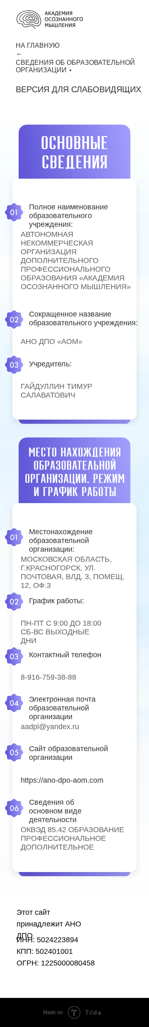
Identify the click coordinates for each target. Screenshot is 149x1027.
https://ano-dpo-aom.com (62, 780)
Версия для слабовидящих (78, 89)
